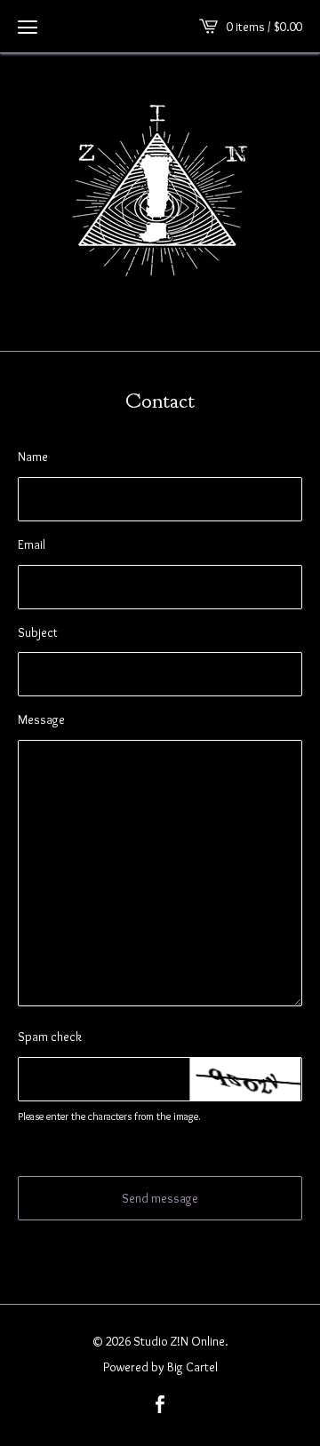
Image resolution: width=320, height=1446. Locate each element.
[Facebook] (160, 1406)
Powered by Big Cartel (160, 1367)
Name (33, 457)
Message (41, 719)
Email (31, 544)
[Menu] (27, 26)
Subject (38, 632)
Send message (160, 1198)
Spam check (50, 1037)
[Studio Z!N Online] (160, 200)
